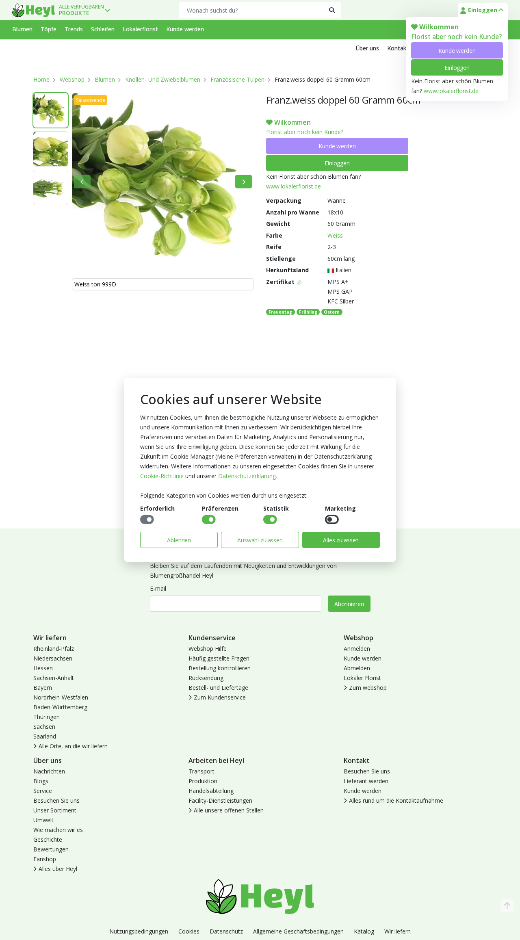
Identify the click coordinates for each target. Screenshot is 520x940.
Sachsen (44, 726)
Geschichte (47, 839)
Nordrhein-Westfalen (60, 697)
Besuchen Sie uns (56, 800)
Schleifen (103, 29)
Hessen (43, 668)
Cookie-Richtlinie (162, 476)
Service (42, 791)
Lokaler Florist (362, 678)
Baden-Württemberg (60, 707)
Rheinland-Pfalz (53, 648)
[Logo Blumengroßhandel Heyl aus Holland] (33, 10)
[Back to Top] (507, 905)
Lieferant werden (366, 781)
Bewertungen (51, 849)
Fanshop (44, 859)
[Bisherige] (82, 181)
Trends (74, 29)
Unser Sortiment (54, 810)
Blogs (40, 781)
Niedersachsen (52, 658)
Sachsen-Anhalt (53, 678)
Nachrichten (49, 771)
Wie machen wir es (58, 830)
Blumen (22, 29)
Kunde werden (456, 50)
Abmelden (357, 668)
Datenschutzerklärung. (247, 476)
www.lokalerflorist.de (451, 91)
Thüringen (46, 717)
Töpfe (48, 29)
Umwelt (43, 820)
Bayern (42, 687)
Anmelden (357, 648)
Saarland (44, 736)
